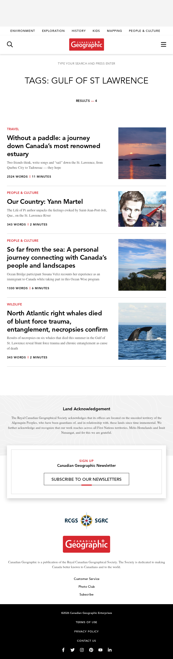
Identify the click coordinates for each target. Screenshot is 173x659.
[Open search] (10, 44)
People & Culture (144, 31)
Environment (22, 31)
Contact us (86, 641)
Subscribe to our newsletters (86, 479)
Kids (96, 31)
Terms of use (86, 622)
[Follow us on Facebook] (63, 650)
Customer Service (86, 579)
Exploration (53, 31)
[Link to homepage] (86, 44)
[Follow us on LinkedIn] (110, 650)
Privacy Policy (86, 631)
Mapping (114, 31)
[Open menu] (163, 44)
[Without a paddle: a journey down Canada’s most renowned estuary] (86, 156)
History (79, 31)
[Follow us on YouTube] (100, 650)
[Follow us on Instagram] (82, 650)
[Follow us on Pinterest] (91, 650)
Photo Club (86, 587)
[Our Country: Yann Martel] (86, 212)
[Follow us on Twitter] (72, 650)
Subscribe (86, 594)
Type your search (86, 63)
